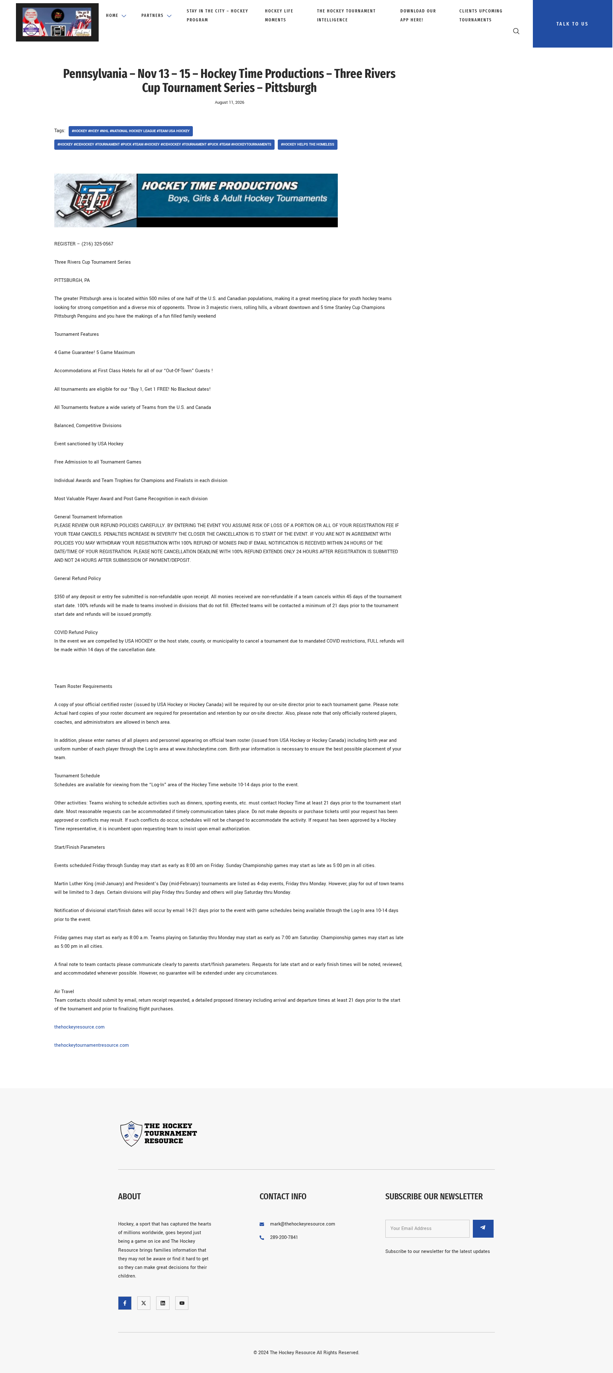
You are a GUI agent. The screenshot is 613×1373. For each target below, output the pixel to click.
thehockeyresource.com (79, 1027)
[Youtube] (182, 1303)
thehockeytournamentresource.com (91, 1045)
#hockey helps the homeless (307, 144)
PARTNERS (152, 15)
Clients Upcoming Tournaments (481, 15)
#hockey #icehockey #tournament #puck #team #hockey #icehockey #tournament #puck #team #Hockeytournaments (164, 144)
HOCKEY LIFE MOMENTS (279, 15)
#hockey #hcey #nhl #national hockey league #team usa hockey (131, 131)
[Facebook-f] (125, 1303)
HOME (112, 15)
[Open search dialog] (517, 32)
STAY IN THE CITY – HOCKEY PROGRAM (217, 15)
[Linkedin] (163, 1303)
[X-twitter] (144, 1303)
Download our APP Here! (418, 15)
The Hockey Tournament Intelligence (346, 15)
